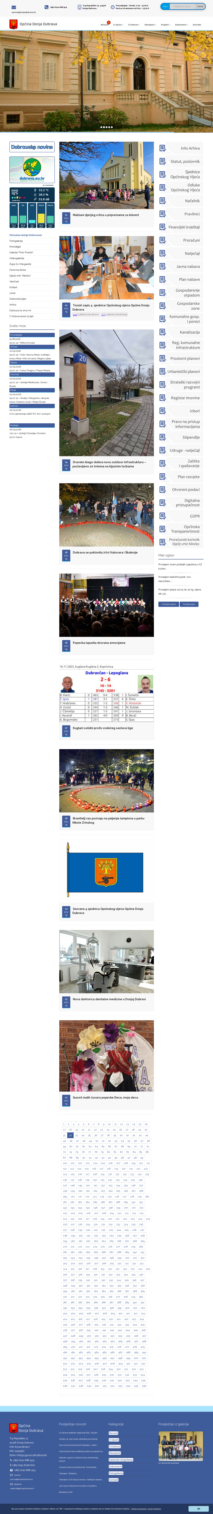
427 (81, 1324)
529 (104, 1374)
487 (120, 1352)
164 (111, 1190)
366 (119, 1291)
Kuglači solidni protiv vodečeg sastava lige (103, 728)
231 (103, 1224)
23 (101, 1129)
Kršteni (13, 287)
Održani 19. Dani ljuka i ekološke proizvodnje (78, 1439)
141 (102, 1179)
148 (73, 1185)
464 (112, 1341)
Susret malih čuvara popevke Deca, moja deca (105, 1097)
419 (103, 1319)
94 (109, 1157)
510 (128, 1363)
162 (95, 1190)
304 (73, 1263)
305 (81, 1263)
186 (103, 1202)
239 (80, 1229)
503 (73, 1363)
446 (143, 1330)
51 (103, 1140)
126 (80, 1174)
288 (119, 1252)
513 (65, 1369)
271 (72, 1246)
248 (65, 1235)
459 (73, 1341)
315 (72, 1268)
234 (126, 1224)
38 (108, 1135)
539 (96, 1380)
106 (111, 1163)
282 (73, 1252)
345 (126, 1280)
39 (114, 1135)
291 (142, 1252)
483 (89, 1352)
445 (135, 1330)
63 (90, 1146)
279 (133, 1246)
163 (103, 1190)
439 (88, 1330)
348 (65, 1285)
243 (111, 1229)
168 (141, 1190)
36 (95, 1135)
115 (87, 1168)
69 (129, 1146)
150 (88, 1185)
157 (141, 1185)
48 (83, 1140)
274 (95, 1246)
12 (121, 1124)
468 (144, 1341)
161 (88, 1190)
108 (126, 1163)
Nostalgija (15, 246)
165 (118, 1190)
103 (88, 1163)
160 (80, 1190)
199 (118, 1207)
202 (141, 1207)
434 (135, 1324)
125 (72, 1174)
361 (81, 1291)
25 (114, 1129)
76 (83, 1151)
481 (73, 1352)
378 (126, 1296)
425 (65, 1324)
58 (148, 1140)
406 (89, 1313)
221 (118, 1218)
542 (120, 1380)
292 (65, 1257)
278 (126, 1246)
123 (146, 1168)
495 (96, 1358)
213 (141, 1213)
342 (103, 1280)
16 (146, 1124)
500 (136, 1358)
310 (119, 1263)
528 (96, 1374)
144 (125, 1179)
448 (73, 1335)
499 (128, 1358)
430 (104, 1324)
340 (88, 1280)
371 (72, 1296)
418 (96, 1319)
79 (102, 1151)
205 (81, 1213)
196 (95, 1207)
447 (65, 1335)
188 (118, 1202)
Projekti (165, 24)
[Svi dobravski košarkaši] (180, 1445)
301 (135, 1257)
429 (96, 1324)
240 (88, 1229)
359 (65, 1291)
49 (90, 1140)
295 (88, 1257)
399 (119, 1307)
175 (110, 1196)
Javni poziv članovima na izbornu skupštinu (78, 1486)
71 (141, 1146)
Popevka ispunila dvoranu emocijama (99, 643)
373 (88, 1296)
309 (112, 1263)
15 (140, 1124)
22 (95, 1129)
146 (141, 1179)
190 (133, 1202)
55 (129, 1140)
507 (105, 1363)
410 (121, 1313)
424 (142, 1319)
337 (65, 1280)
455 (128, 1335)
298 (112, 1257)
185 (95, 1202)
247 (142, 1229)
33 (76, 1135)
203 (65, 1213)
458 (65, 1341)
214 (65, 1218)
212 (134, 1213)
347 (142, 1280)
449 (81, 1335)
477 (127, 1346)
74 (70, 1151)
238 (73, 1229)
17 (64, 1129)
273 (88, 1246)
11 (115, 1124)
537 (81, 1380)
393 (73, 1307)
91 (90, 1157)
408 (105, 1313)
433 (127, 1324)
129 (102, 1174)
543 (127, 1380)
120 (124, 1168)
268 (135, 1241)
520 (118, 1369)
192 (65, 1207)
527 (89, 1374)
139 (87, 1179)
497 (112, 1358)
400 (127, 1307)
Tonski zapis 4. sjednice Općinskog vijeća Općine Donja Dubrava (110, 307)
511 (136, 1363)
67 (116, 1146)
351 (88, 1285)
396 (96, 1307)
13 (127, 1124)
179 (140, 1196)
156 (133, 1185)
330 (96, 1274)
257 (135, 1235)
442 (112, 1330)
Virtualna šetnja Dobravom (25, 235)
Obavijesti (149, 24)
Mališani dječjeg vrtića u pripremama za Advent (106, 215)
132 (125, 1174)
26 (120, 1129)
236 (141, 1224)
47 (77, 1140)
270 (65, 1246)
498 (120, 1358)
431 (112, 1324)
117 (101, 1168)
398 (112, 1307)
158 (65, 1190)
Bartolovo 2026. (66, 1492)
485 (104, 1352)
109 (133, 1163)
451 (97, 1335)
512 (143, 1363)
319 (102, 1268)
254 (111, 1235)
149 (80, 1185)
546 (65, 1385)
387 (111, 1302)
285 (96, 1252)
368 (135, 1291)
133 (132, 1174)
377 (118, 1296)
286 (104, 1252)
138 (80, 1179)
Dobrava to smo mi (20, 310)
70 (135, 1146)
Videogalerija (16, 258)
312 (134, 1263)
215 (72, 1218)
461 (89, 1341)
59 (64, 1146)
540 (104, 1380)
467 (136, 1341)
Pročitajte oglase (169, 604)
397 (104, 1307)
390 (135, 1302)
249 (73, 1235)
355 (119, 1285)
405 (81, 1313)
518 (103, 1369)
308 (104, 1263)
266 (119, 1241)
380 (141, 1296)
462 (97, 1341)
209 (112, 1213)
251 (88, 1235)
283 (80, 1252)
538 (88, 1380)
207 (96, 1213)
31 (64, 1135)
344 (119, 1280)
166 (126, 1190)
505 (89, 1363)
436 (65, 1330)
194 (80, 1207)
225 (148, 1218)
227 (73, 1224)
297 (104, 1257)
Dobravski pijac (17, 298)
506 (97, 1363)
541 (112, 1380)
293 (73, 1257)
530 (112, 1374)
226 (65, 1224)
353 (104, 1285)
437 (73, 1330)
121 (131, 1168)
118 (109, 1168)
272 (80, 1246)
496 (104, 1358)
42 (133, 1135)
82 (121, 1151)
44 (146, 1135)
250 (81, 1235)
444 (127, 1330)
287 (111, 1252)
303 (65, 1263)
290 (135, 1252)
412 (136, 1313)
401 (135, 1307)
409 (113, 1313)
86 (147, 1151)
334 (126, 1274)
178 (132, 1196)
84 (134, 1151)
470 (73, 1346)
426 (73, 1324)
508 (112, 1363)
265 (111, 1241)
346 (134, 1280)
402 (143, 1307)
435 (143, 1324)
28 (133, 1129)
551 (105, 1385)
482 (81, 1352)
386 (104, 1302)
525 (73, 1374)
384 (88, 1302)
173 (95, 1196)
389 (127, 1302)
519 (111, 1369)
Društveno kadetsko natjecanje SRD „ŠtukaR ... (79, 1433)
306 (88, 1263)
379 (133, 1296)
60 (71, 1146)
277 (118, 1246)
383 (80, 1302)
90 (83, 1157)
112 (65, 1168)
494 (88, 1358)
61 (77, 1146)
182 (72, 1202)
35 (89, 1135)
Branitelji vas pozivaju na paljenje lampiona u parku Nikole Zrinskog (108, 820)
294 (80, 1257)
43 (140, 1135)
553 (120, 1385)
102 (80, 1163)
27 (127, 1129)
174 (102, 1196)
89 (77, 1157)
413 (143, 1313)
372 (80, 1296)
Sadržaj (200, 6)
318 (95, 1268)
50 (96, 1140)
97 (129, 1157)
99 (141, 1157)
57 (142, 1140)
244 (119, 1229)
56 (135, 1140)
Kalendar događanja (121, 1459)
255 (119, 1235)
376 (110, 1296)
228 (80, 1224)
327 (73, 1274)
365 (111, 1291)
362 (88, 1291)
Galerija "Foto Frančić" (21, 252)
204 (73, 1213)
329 (88, 1274)
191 (141, 1202)
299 (119, 1257)
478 (135, 1346)
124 (65, 1174)
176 (117, 1196)
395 (88, 1307)
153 (110, 1185)
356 (127, 1285)
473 (96, 1346)
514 (73, 1369)
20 (83, 1129)
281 (65, 1252)
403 (65, 1313)
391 (142, 1302)
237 (65, 1229)
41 (127, 1135)
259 (65, 1241)
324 (140, 1268)
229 (88, 1224)
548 (81, 1385)
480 (65, 1352)
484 (96, 1352)
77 (89, 1151)
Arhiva (12, 304)
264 (104, 1241)
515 (80, 1369)
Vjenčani (14, 281)
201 (134, 1207)
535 (65, 1380)
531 (120, 1374)
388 (119, 1302)
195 (88, 1207)
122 (138, 1168)
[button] (146, 1509)
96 (122, 1157)
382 (73, 1302)
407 (97, 1313)
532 (127, 1374)
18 (70, 1129)
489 (136, 1352)
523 (142, 1369)
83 (127, 1151)
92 (96, 1157)
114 (79, 1168)
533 (135, 1374)
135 (147, 1174)
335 (133, 1274)
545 (143, 1380)
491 (65, 1358)
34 (83, 1135)
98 (135, 1157)
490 (144, 1352)
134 (140, 1174)
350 (81, 1285)
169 (65, 1196)
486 (112, 1352)
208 (104, 1213)
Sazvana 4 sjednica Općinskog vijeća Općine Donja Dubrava (107, 911)
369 (143, 1291)
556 (144, 1385)
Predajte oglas (189, 604)
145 (133, 1179)
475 (111, 1346)
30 (146, 1129)
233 (118, 1224)
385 (96, 1302)
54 (122, 1140)
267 (127, 1241)
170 (73, 1196)
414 (65, 1319)
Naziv (165, 6)
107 (118, 1163)
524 (65, 1374)
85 (140, 1151)
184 (87, 1202)
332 (111, 1274)
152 (103, 1185)
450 (89, 1335)
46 (71, 1140)
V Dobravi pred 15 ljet (21, 316)
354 (111, 1285)
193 (72, 1207)
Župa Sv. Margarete (20, 264)
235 (133, 1224)
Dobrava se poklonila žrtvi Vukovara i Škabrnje (105, 552)
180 (147, 1196)
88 (70, 1157)
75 (76, 1151)
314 (65, 1268)
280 (141, 1246)
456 (136, 1335)
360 (73, 1291)
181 (65, 1202)
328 (80, 1274)
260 (73, 1241)
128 (95, 1174)
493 (81, 1358)
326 (65, 1274)
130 (110, 1174)
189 (126, 1202)
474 (104, 1346)
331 (103, 1274)
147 (65, 1185)
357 (135, 1285)
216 (80, 1218)
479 (143, 1346)
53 (116, 1140)
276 (110, 1246)
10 (109, 1124)
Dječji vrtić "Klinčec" (20, 275)
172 (87, 1196)
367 (127, 1291)
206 (88, 1213)
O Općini (117, 24)
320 (110, 1268)
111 (148, 1163)
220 (110, 1218)
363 (96, 1291)
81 (115, 1151)
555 (136, 1385)
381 (65, 1302)
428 (88, 1324)
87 (64, 1157)
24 (107, 1129)
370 (65, 1296)
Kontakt (197, 24)
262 (88, 1241)
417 (88, 1319)
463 (104, 1341)
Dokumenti (180, 24)
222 (125, 1218)
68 (122, 1146)
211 (127, 1213)
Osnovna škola (17, 269)
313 (141, 1263)
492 (73, 1358)
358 (143, 1285)
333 (118, 1274)
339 (80, 1280)
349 (73, 1285)
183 (80, 1202)
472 (88, 1346)
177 (124, 1196)
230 (96, 1224)
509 (120, 1363)
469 (65, 1346)
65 (103, 1146)
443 (120, 1330)
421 (119, 1319)
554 (128, 1385)
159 (73, 1190)
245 (126, 1229)
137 (72, 1179)
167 (133, 1190)
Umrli (12, 293)
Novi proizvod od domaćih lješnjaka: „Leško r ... (79, 1445)
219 (102, 1218)
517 (96, 1369)
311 (127, 1263)
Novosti (105, 24)
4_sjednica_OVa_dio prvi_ (88, 314)
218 (95, 1218)
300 (127, 1257)
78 (95, 1151)
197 (103, 1207)
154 (118, 1185)
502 (65, 1363)
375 (103, 1296)
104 (95, 1163)
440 (96, 1330)
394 (80, 1307)
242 (103, 1229)
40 (121, 1135)
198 (111, 1207)
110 (141, 1163)
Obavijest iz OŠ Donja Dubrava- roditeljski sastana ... (81, 1480)
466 (128, 1341)
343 (111, 1280)
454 (120, 1335)
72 (147, 1146)
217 (87, 1218)
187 (110, 1202)
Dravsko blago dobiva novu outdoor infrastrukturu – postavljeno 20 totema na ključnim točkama (109, 464)
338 (73, 1280)
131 (117, 1174)
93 (103, 1157)
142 (110, 1179)
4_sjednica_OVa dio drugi (116, 314)
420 (111, 1319)
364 (104, 1291)
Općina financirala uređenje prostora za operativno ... (81, 1451)
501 (144, 1358)
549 (89, 1385)
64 (96, 1146)
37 (102, 1135)
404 (73, 1313)
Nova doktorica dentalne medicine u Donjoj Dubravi (109, 999)
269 (143, 1241)
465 (120, 1341)
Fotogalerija (16, 240)
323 (133, 1268)
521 (126, 1369)
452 (104, 1335)
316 (80, 1268)
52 (109, 1140)
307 (96, 1263)
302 (143, 1257)
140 (95, 1179)
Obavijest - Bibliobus (68, 1473)
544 (135, 1380)
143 (118, 1179)
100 (65, 1163)
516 (88, 1369)
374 (95, 1296)
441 (104, 1330)
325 (148, 1268)
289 (127, 1252)
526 (81, 1374)
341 (96, 1280)
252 (96, 1235)
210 (119, 1213)
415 (73, 1319)
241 (96, 1229)
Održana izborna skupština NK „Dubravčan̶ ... (78, 1467)
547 (73, 1385)
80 (108, 1151)
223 (133, 1218)
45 (64, 1140)
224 (140, 1218)
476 (119, 1346)
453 (112, 1335)
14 (133, 1124)
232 (111, 1224)
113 (72, 1168)
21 (89, 1129)
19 (76, 1129)
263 (96, 1241)
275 (103, 1246)
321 (118, 1268)
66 (109, 1146)
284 (88, 1252)
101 (72, 1163)
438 (81, 1330)
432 (119, 1324)
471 (81, 1346)
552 (112, 1385)
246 (134, 1229)
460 (81, 1341)
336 (141, 1274)
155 (126, 1185)
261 (81, 1241)
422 (126, 1319)
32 (70, 1135)
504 (81, 1363)
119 (116, 1168)
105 (103, 1163)
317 (87, 1268)
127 (87, 1174)
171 (80, 1196)
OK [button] (198, 1509)
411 (128, 1313)
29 (139, 1129)
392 (65, 1307)
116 (94, 1168)
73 (64, 1151)
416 (80, 1319)
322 (125, 1268)
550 (97, 1385)
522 (134, 1369)
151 (95, 1185)
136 (65, 1179)
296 (96, 1257)
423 (134, 1319)
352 (96, 1285)
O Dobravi (133, 24)
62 (83, 1146)
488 (128, 1352)
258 (143, 1235)
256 (127, 1235)
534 (143, 1374)
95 (115, 1157)
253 (104, 1235)
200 (126, 1207)
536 (73, 1380)
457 (144, 1335)
